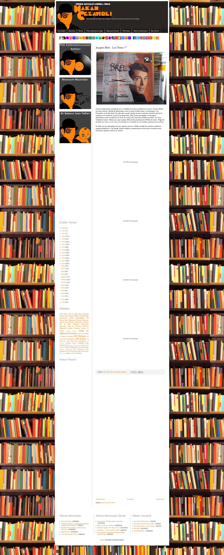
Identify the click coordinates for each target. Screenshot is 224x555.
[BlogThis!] (134, 372)
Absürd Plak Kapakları (67, 316)
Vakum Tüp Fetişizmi (74, 353)
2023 (63, 231)
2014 (63, 252)
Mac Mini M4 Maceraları (141, 521)
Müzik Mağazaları (72, 347)
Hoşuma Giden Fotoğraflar (75, 343)
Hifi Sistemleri (81, 341)
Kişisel (62, 345)
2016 (63, 247)
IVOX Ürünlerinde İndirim (69, 534)
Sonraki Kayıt (100, 499)
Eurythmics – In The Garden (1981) (108, 530)
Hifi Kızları (126, 31)
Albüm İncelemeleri (140, 31)
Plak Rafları (85, 351)
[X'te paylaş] (137, 372)
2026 (63, 228)
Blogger (102, 540)
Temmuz (64, 279)
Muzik (81, 31)
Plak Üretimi (63, 353)
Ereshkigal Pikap (66, 326)
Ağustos (64, 277)
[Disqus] (130, 406)
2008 (63, 302)
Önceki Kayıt (160, 499)
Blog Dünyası (70, 322)
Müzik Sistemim (84, 347)
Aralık (63, 266)
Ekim (63, 271)
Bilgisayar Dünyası (75, 320)
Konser (67, 345)
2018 (63, 242)
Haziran (63, 282)
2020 (63, 236)
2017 (63, 244)
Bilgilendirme (65, 532)
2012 (63, 258)
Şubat (63, 293)
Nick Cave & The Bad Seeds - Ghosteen (110, 521)
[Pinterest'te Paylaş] (142, 372)
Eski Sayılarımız (66, 521)
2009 (63, 299)
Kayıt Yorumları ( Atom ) (108, 502)
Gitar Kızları (81, 333)
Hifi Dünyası (80, 336)
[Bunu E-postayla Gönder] (132, 372)
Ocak (63, 296)
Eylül (63, 274)
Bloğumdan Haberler (82, 322)
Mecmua (72, 31)
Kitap (87, 343)
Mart (62, 290)
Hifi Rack (71, 341)
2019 (63, 239)
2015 (63, 250)
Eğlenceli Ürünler (112, 31)
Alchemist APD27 (139, 531)
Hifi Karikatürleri (70, 339)
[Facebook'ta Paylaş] (139, 372)
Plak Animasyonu (79, 349)
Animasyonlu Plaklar (68, 318)
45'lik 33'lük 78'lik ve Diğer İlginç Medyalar (115, 372)
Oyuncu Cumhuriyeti (66, 349)
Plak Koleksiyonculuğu (94, 31)
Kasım (63, 268)
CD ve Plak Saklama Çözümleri (74, 324)
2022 (63, 233)
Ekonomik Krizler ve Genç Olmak (144, 526)
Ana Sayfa (61, 31)
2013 (63, 255)
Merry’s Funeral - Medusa (105, 525)
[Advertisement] (74, 182)
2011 (63, 261)
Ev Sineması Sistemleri (80, 326)
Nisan (63, 288)
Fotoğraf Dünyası (72, 331)
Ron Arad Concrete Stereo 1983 (144, 524)
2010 (63, 263)
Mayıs (63, 285)
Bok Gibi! (136, 528)
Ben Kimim (155, 31)
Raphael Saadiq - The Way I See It (108, 528)
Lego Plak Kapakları (75, 345)
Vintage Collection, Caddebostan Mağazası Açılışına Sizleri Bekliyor (75, 524)
